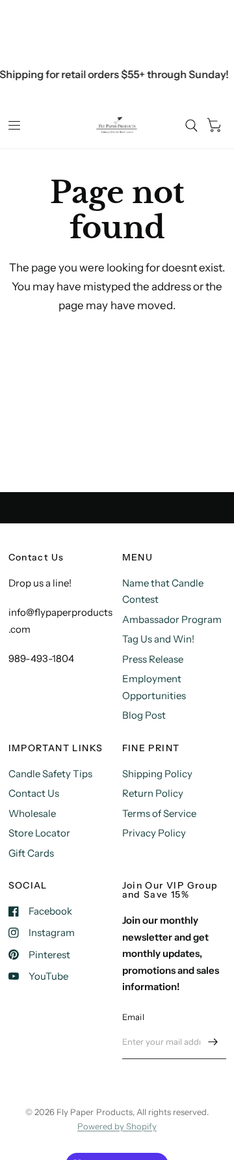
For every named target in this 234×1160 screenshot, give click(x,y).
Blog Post (144, 715)
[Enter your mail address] (213, 1042)
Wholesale (32, 813)
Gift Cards (31, 853)
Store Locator (39, 833)
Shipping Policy (157, 773)
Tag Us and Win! (158, 639)
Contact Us (33, 793)
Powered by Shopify (117, 1126)
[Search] (191, 125)
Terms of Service (159, 813)
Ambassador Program (172, 619)
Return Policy (152, 793)
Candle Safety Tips (50, 773)
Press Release (152, 659)
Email (133, 1017)
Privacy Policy (154, 833)
